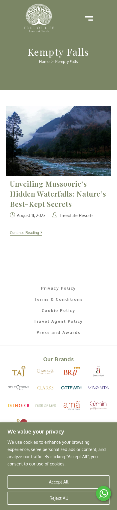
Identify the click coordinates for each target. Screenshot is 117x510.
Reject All (59, 498)
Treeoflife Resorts (76, 215)
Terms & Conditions (58, 299)
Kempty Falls (66, 61)
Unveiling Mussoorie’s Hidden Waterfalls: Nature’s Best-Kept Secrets (58, 194)
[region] (58, 466)
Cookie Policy (59, 310)
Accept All (58, 481)
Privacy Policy (58, 288)
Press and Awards (59, 332)
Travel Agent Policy (58, 321)
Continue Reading (26, 233)
